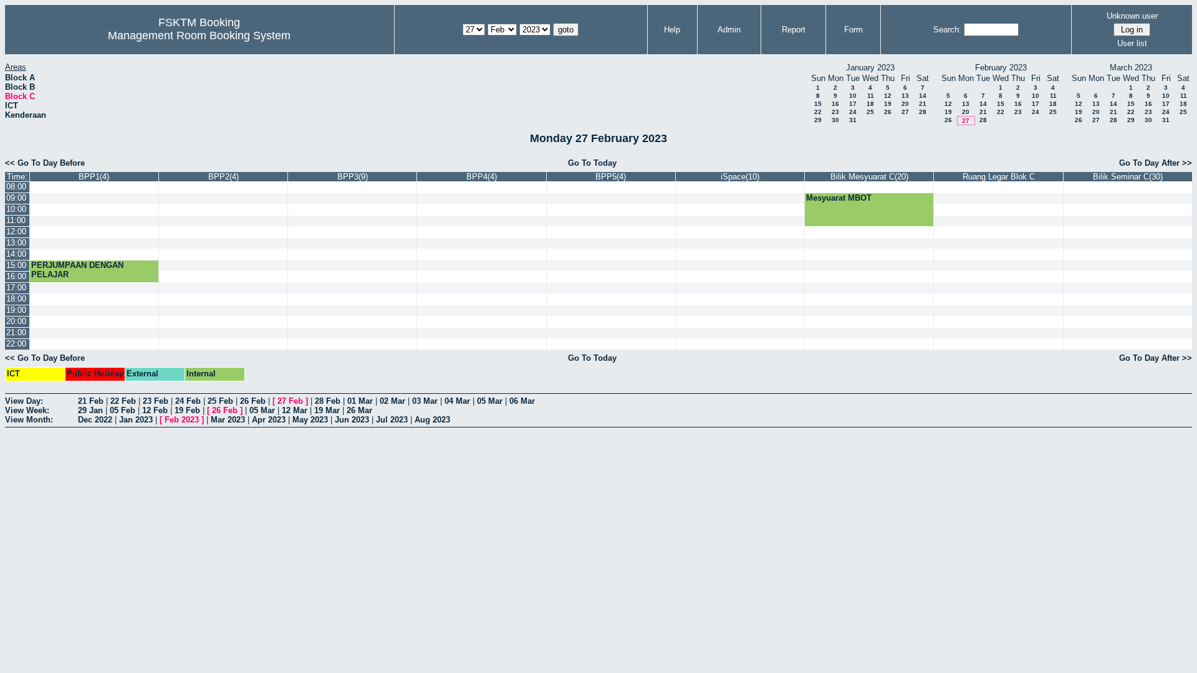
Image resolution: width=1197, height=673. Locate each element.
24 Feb (188, 401)
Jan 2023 (136, 419)
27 (905, 111)
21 (922, 103)
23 (835, 111)
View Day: (24, 401)
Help (672, 29)
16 (835, 103)
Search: (947, 29)
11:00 (16, 220)
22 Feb (123, 401)
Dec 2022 (95, 419)
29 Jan (90, 410)
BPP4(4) (481, 176)
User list (1132, 43)
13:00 (16, 242)
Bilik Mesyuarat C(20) (869, 176)
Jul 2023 (392, 419)
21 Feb (90, 401)
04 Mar (457, 401)
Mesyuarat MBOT (839, 198)
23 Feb (155, 401)
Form (853, 29)
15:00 (16, 265)
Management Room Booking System (199, 35)
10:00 (16, 209)
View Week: (27, 410)
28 (922, 111)
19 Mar (327, 410)
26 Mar (359, 410)
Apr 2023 (269, 419)
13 (905, 95)
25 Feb (220, 401)
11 (870, 95)
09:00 (16, 198)
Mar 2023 (228, 419)
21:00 (16, 332)
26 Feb (253, 401)
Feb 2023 (182, 419)
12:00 (16, 231)
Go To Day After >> (1155, 163)
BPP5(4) (610, 176)
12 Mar (294, 410)
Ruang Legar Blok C (999, 176)
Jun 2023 (352, 419)
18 (870, 103)
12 (888, 95)
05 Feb (122, 410)
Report (793, 29)
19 (888, 103)
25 (870, 111)
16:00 (16, 276)
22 (818, 111)
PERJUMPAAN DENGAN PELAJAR (77, 269)
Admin (729, 29)
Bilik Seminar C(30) (1128, 176)
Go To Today (592, 163)
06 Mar (522, 401)
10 (853, 95)
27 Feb (290, 401)
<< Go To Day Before (45, 163)
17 (853, 103)
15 (818, 103)
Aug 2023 (432, 419)
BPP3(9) (352, 176)
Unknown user (1132, 16)
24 (853, 111)
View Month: (29, 419)
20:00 (16, 321)
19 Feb (187, 410)
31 (853, 120)
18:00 (16, 298)
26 (888, 111)
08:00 (16, 186)
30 (835, 120)
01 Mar (360, 401)
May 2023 (310, 419)
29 (818, 120)
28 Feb (327, 401)
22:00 (16, 343)
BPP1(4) (94, 176)
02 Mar (392, 401)
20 (905, 103)
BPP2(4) (223, 176)
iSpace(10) (740, 176)
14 (922, 95)
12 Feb (155, 410)
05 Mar (489, 401)
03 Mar (425, 401)
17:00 (16, 287)
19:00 (16, 310)
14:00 (16, 254)
